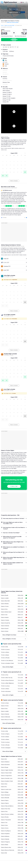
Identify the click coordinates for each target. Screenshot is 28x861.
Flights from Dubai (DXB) (9, 25)
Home (2, 25)
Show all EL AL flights (8, 695)
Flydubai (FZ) (7, 266)
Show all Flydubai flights (9, 723)
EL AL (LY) (6, 262)
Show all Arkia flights (8, 667)
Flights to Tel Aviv (13, 12)
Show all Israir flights (8, 751)
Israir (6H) (6, 270)
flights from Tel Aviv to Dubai (12, 22)
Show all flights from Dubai (9, 634)
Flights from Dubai (13, 9)
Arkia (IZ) (6, 258)
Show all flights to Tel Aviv (9, 638)
